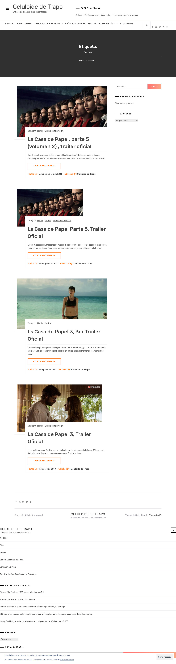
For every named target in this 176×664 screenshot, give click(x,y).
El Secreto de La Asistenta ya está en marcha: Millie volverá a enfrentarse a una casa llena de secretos (46, 614)
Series (27, 24)
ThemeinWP (155, 515)
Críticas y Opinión (75, 24)
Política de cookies (67, 660)
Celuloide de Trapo (38, 6)
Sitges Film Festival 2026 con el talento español (22, 592)
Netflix (40, 131)
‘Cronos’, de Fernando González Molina (17, 599)
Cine (19, 24)
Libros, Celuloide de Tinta (48, 24)
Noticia (48, 220)
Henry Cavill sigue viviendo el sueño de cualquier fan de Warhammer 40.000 (34, 621)
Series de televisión (54, 131)
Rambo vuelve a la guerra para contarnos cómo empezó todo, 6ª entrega (32, 606)
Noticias (10, 24)
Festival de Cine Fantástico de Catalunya (110, 24)
